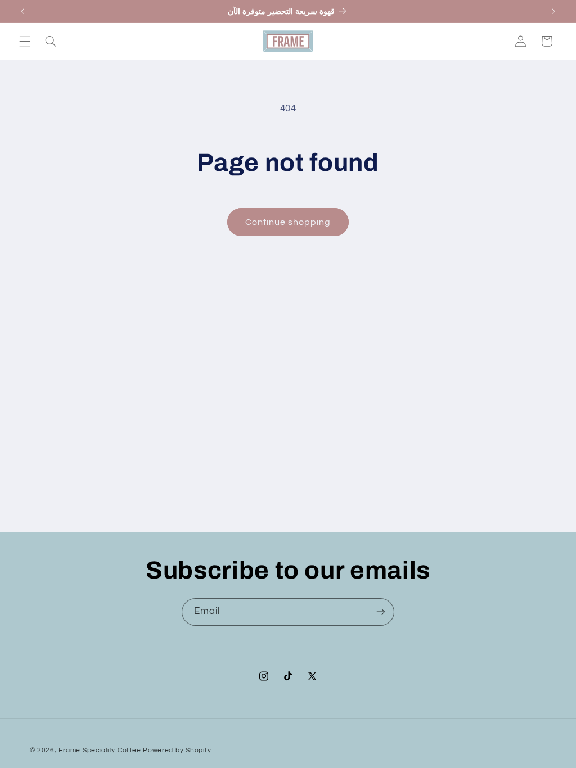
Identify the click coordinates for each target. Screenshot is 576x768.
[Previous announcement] (22, 11)
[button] (25, 41)
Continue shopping (288, 222)
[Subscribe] (381, 612)
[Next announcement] (553, 11)
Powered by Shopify (177, 750)
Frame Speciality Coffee (99, 750)
